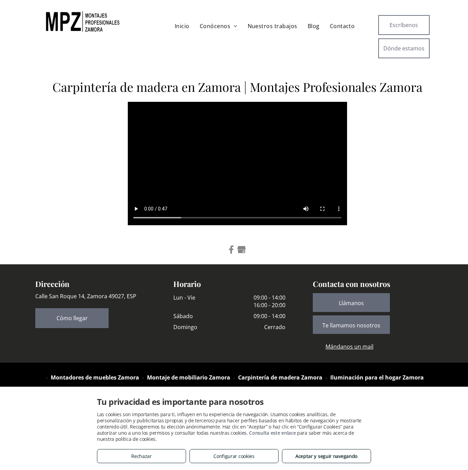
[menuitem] (182, 26)
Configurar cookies (234, 456)
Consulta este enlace (272, 433)
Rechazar (141, 456)
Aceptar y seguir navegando (326, 456)
